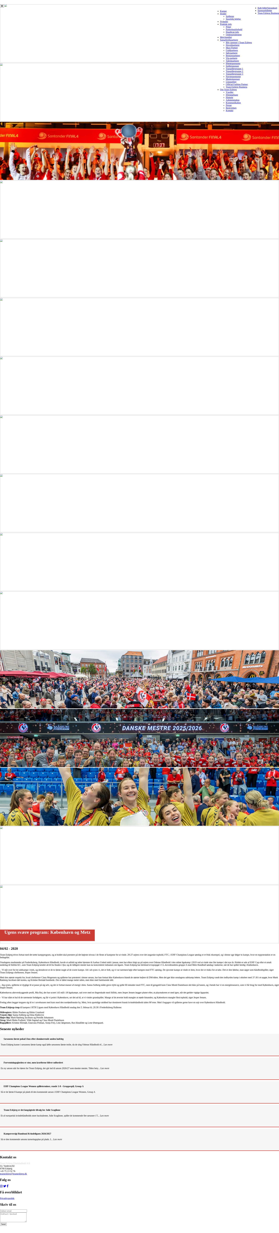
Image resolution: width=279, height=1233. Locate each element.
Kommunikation (233, 102)
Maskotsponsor (233, 79)
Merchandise (226, 37)
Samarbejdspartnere (229, 40)
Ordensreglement (234, 34)
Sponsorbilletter (265, 10)
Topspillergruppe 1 (234, 68)
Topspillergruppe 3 (234, 74)
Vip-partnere (231, 58)
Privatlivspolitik (7, 1198)
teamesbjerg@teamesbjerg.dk (13, 1174)
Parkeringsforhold (234, 29)
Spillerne (230, 16)
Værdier (229, 92)
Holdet (223, 13)
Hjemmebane (232, 95)
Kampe (223, 11)
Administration (232, 100)
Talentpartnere (232, 61)
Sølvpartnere (231, 53)
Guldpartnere (232, 50)
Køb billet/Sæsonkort (267, 8)
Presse (229, 105)
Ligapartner (231, 82)
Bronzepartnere (233, 55)
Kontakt (229, 110)
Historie (229, 97)
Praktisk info (226, 24)
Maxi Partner (232, 48)
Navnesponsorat (233, 76)
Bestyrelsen (231, 108)
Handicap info (232, 32)
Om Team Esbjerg (228, 89)
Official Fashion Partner (237, 84)
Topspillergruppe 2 (234, 71)
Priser (228, 27)
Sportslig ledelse (233, 19)
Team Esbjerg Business (268, 13)
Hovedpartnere (232, 45)
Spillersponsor (232, 66)
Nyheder (224, 21)
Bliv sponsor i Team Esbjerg (239, 42)
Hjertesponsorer (233, 63)
